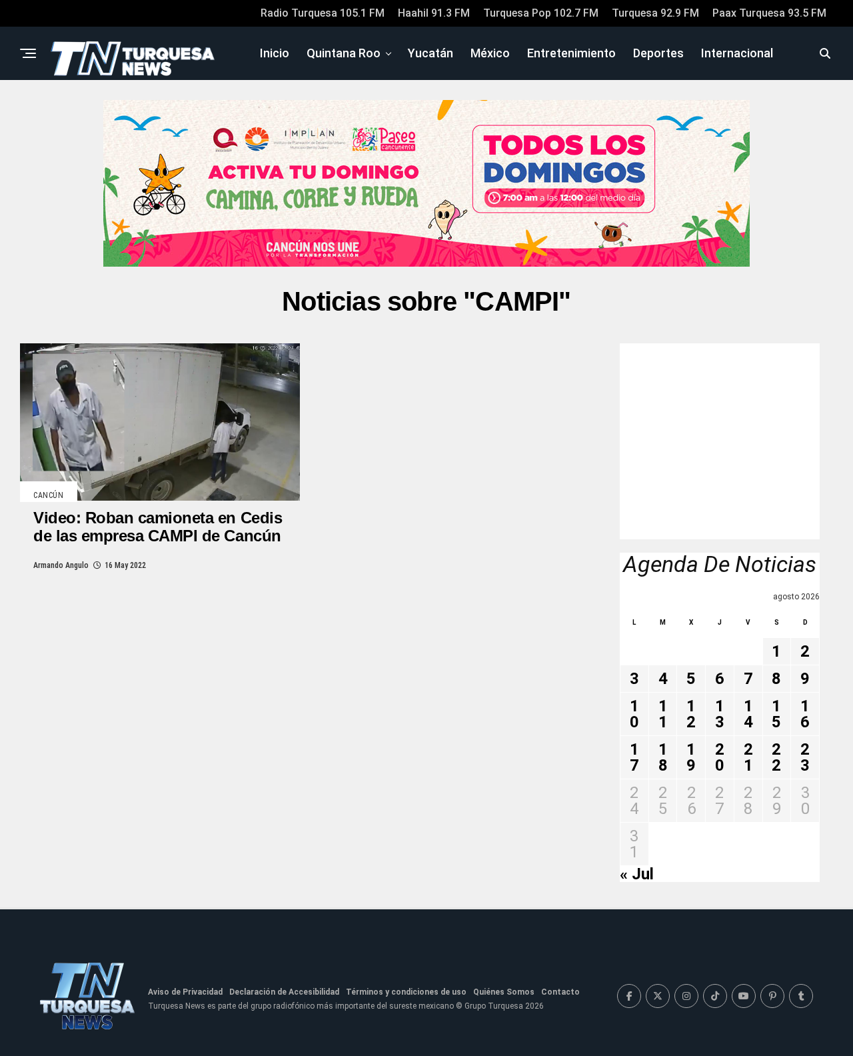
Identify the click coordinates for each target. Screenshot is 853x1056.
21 (748, 757)
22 (776, 757)
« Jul (637, 874)
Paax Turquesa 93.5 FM (769, 13)
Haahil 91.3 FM (434, 13)
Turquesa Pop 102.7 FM (540, 13)
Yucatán (430, 53)
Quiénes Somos (503, 992)
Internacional (737, 53)
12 (691, 714)
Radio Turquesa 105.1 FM (323, 13)
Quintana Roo (344, 53)
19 (691, 757)
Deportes (658, 53)
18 (663, 757)
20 (719, 757)
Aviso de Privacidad (185, 992)
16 (805, 714)
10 (634, 714)
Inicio (274, 53)
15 (776, 714)
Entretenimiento (571, 53)
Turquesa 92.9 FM (655, 13)
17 (634, 757)
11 (663, 714)
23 (805, 757)
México (490, 53)
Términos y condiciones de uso (406, 992)
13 (719, 714)
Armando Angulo (61, 565)
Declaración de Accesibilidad (284, 992)
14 (748, 714)
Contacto (560, 992)
